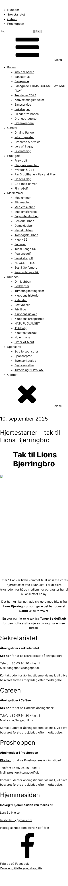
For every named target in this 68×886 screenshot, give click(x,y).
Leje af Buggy (24, 146)
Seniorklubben (24, 221)
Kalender (21, 300)
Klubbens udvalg (26, 314)
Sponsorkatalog (25, 360)
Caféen (12, 19)
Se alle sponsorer (26, 351)
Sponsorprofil (24, 356)
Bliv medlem (23, 202)
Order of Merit (24, 342)
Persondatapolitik (27, 272)
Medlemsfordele (26, 212)
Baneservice (23, 104)
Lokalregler (22, 109)
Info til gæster (24, 137)
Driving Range (24, 132)
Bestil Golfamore (26, 267)
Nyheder (13, 10)
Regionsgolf (23, 253)
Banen (11, 67)
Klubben (12, 277)
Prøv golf (13, 156)
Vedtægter (22, 286)
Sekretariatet (16, 14)
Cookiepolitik (9, 868)
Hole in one (22, 337)
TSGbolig (21, 328)
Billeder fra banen (27, 114)
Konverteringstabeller (29, 100)
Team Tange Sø (25, 249)
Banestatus (22, 77)
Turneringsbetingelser (29, 291)
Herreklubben (24, 230)
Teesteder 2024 (25, 95)
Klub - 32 (21, 239)
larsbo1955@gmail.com (16, 820)
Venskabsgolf (24, 258)
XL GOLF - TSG (25, 263)
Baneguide (22, 81)
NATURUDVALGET (27, 323)
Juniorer (20, 244)
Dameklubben (24, 225)
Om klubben (23, 281)
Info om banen (24, 72)
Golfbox (12, 374)
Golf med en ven (26, 184)
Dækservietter (24, 365)
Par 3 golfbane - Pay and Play (35, 174)
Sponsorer (14, 347)
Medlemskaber (25, 207)
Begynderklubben (26, 216)
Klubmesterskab (26, 332)
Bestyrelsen (22, 305)
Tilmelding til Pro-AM (29, 370)
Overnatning (23, 151)
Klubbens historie (26, 295)
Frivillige (20, 309)
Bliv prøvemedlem (27, 165)
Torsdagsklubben (26, 235)
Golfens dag (23, 179)
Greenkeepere (24, 123)
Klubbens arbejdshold (29, 319)
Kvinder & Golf (24, 169)
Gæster (12, 128)
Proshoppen (15, 23)
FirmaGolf (21, 188)
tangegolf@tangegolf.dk (39, 880)
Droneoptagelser (26, 118)
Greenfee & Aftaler (27, 142)
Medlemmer (15, 193)
